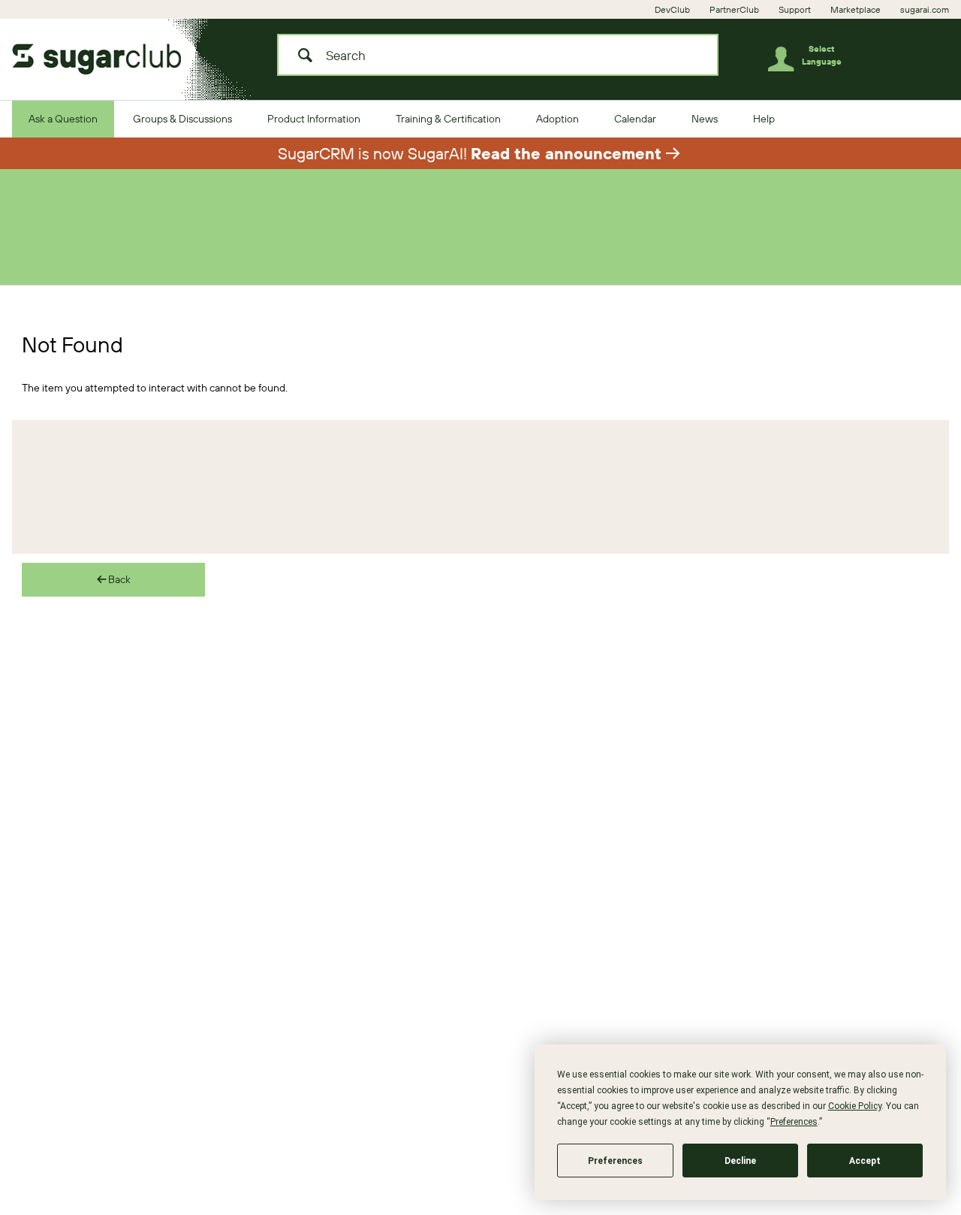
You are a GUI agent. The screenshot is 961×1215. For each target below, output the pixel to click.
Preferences (615, 1161)
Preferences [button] (794, 1122)
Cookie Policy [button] (854, 1106)
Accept (865, 1161)
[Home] (109, 55)
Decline (740, 1161)
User (786, 62)
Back (118, 579)
